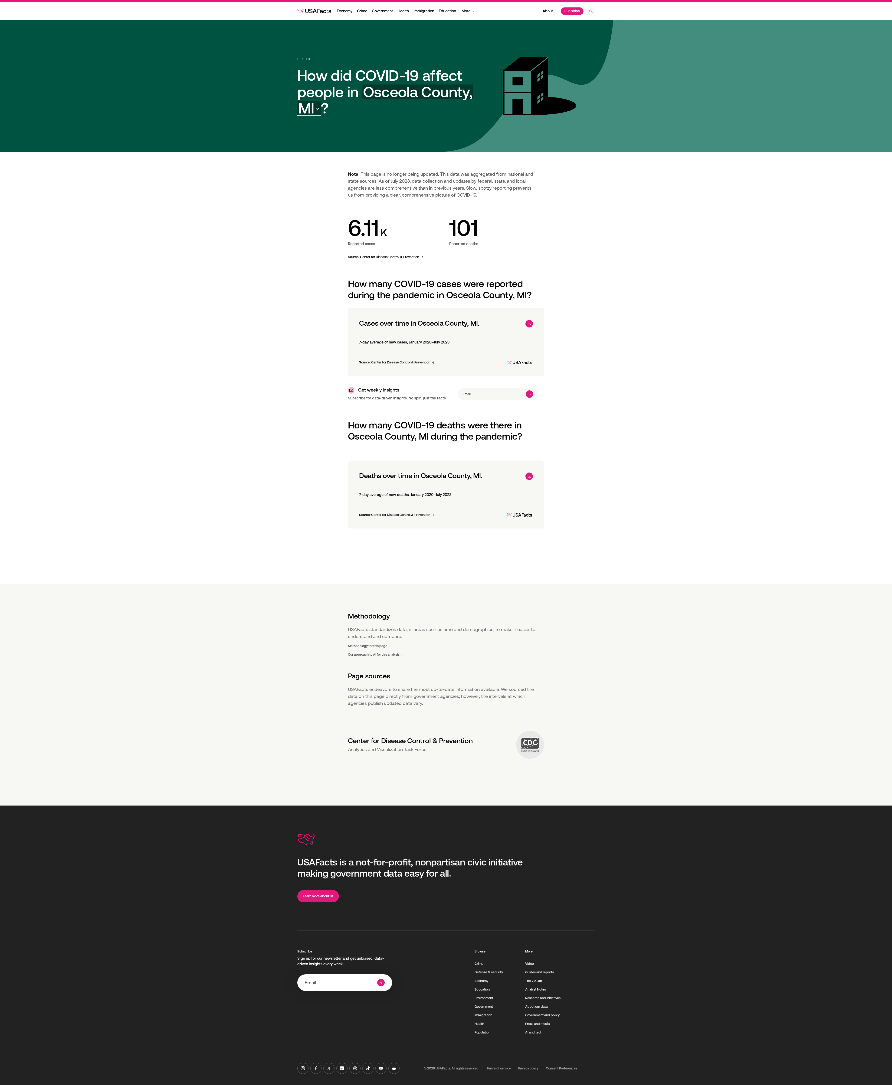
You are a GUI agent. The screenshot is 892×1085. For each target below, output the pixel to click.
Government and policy (542, 1015)
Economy (344, 11)
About (548, 11)
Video (529, 963)
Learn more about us (318, 896)
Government (382, 11)
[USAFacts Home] (314, 11)
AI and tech (533, 1032)
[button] (385, 100)
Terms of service (499, 1068)
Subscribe (572, 11)
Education (447, 11)
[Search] (591, 11)
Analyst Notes (535, 989)
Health (403, 11)
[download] (529, 323)
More (466, 11)
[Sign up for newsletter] (529, 394)
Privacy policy (528, 1068)
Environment (484, 998)
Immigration (423, 11)
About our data (536, 1006)
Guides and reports (539, 972)
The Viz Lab (533, 981)
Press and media (537, 1024)
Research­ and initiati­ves (543, 998)
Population (482, 1032)
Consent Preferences (561, 1068)
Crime (362, 11)
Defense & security (489, 972)
